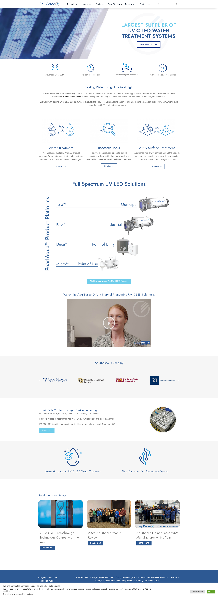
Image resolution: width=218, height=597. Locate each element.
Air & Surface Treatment (157, 147)
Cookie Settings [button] (197, 591)
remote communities (72, 97)
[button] (73, 4)
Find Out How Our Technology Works (145, 471)
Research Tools (109, 147)
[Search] (176, 4)
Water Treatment (61, 147)
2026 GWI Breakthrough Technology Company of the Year (59, 537)
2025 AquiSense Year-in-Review (105, 535)
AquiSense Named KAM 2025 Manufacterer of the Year (157, 535)
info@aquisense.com (47, 578)
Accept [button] (210, 591)
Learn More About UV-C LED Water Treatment (73, 471)
